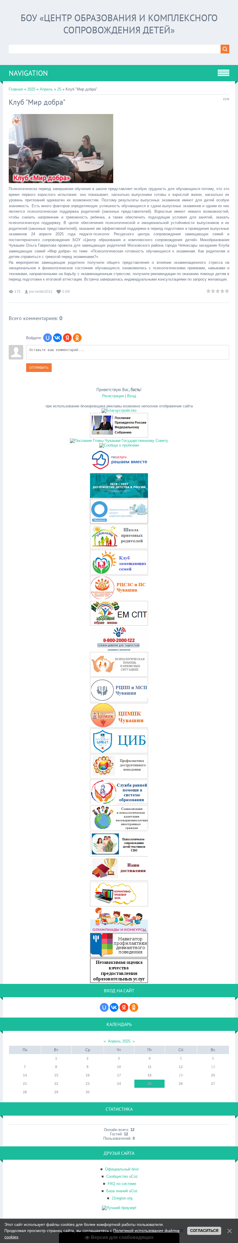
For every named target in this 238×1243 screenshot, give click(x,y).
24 (119, 1084)
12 (181, 1067)
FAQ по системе (122, 1183)
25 (59, 89)
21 (25, 1084)
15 (56, 1075)
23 (88, 1084)
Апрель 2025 (119, 1041)
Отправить (38, 367)
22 (56, 1084)
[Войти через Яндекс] (67, 337)
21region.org (122, 1198)
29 (56, 1092)
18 (149, 1075)
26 (181, 1084)
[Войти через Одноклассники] (77, 337)
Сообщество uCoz (122, 1176)
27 (213, 1084)
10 (119, 1067)
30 (88, 1092)
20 (213, 1075)
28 (25, 1092)
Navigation (28, 73)
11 (150, 1067)
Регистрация (113, 396)
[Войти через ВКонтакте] (57, 337)
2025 (31, 89)
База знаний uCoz (122, 1191)
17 (119, 1075)
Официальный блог (122, 1169)
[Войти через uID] (47, 337)
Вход (131, 396)
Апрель (46, 89)
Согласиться (204, 1230)
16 (88, 1075)
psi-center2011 (41, 292)
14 (25, 1075)
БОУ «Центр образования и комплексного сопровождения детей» (119, 24)
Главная (16, 89)
